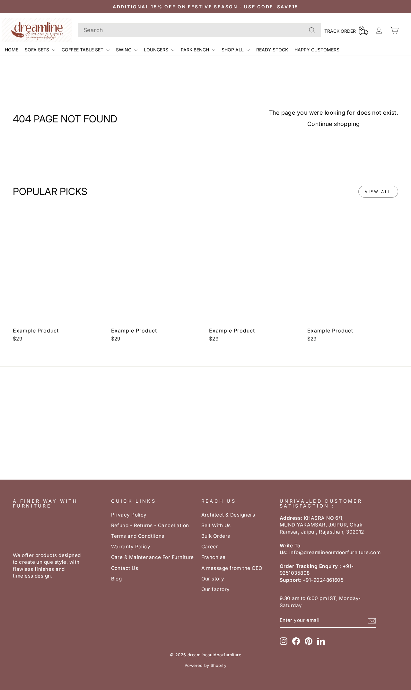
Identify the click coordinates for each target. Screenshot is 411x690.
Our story (212, 579)
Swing (124, 49)
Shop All (233, 49)
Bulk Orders (215, 536)
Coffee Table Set (83, 49)
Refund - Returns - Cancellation (150, 525)
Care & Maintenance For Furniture (152, 557)
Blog (116, 579)
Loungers (157, 49)
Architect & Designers (228, 515)
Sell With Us (216, 525)
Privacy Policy (129, 515)
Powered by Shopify (205, 665)
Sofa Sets (37, 49)
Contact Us (124, 568)
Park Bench (195, 49)
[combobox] (199, 30)
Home (11, 49)
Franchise (213, 557)
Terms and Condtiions (137, 536)
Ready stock (272, 49)
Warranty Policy (131, 547)
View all (378, 191)
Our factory (215, 589)
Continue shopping (333, 123)
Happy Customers (316, 49)
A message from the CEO (232, 568)
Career (209, 547)
